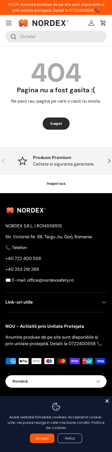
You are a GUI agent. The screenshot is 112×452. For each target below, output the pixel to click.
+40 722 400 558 (23, 258)
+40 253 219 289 (22, 269)
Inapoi (56, 123)
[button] (103, 23)
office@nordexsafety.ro (50, 280)
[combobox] (56, 36)
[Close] (107, 401)
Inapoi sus (56, 183)
